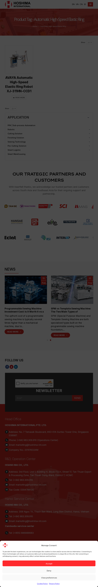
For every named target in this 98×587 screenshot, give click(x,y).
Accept (49, 563)
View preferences (49, 577)
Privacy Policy (54, 584)
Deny (49, 570)
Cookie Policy (42, 584)
